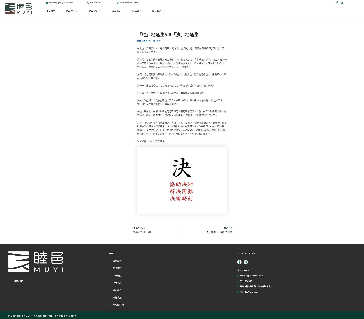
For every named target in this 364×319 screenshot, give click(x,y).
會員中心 (116, 11)
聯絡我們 (18, 281)
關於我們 (156, 11)
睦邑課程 (70, 11)
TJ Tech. (71, 315)
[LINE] (342, 2)
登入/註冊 (137, 11)
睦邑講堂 (50, 11)
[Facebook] (337, 2)
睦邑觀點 (93, 11)
